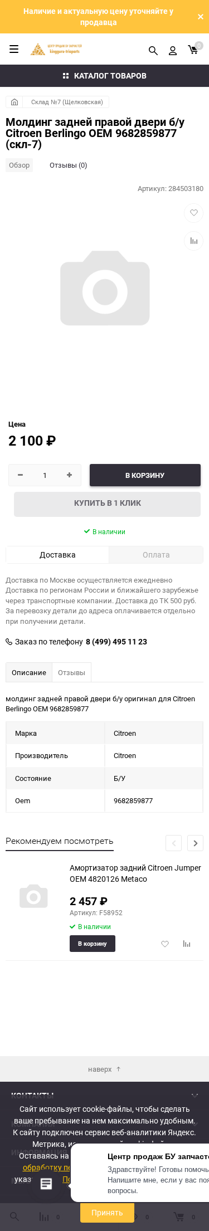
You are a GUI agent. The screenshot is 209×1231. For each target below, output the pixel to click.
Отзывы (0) (69, 165)
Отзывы (71, 672)
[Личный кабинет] (173, 49)
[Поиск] (153, 49)
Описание (29, 672)
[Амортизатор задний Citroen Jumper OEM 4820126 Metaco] (33, 897)
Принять (107, 1212)
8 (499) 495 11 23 (116, 642)
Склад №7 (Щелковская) (67, 101)
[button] (195, 843)
